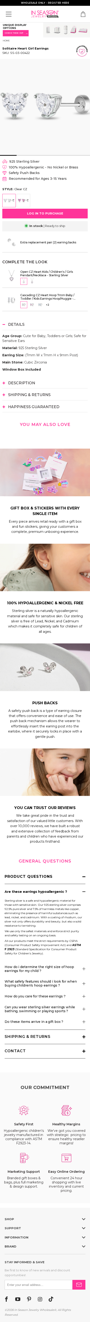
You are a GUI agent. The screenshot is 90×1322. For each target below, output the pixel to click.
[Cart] (83, 14)
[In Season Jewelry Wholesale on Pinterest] (29, 1300)
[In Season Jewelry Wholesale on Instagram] (40, 1300)
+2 (47, 304)
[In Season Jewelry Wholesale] (45, 14)
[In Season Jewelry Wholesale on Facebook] (6, 1300)
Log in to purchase (45, 213)
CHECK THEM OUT (16, 33)
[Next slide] (83, 107)
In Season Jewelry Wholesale (34, 1310)
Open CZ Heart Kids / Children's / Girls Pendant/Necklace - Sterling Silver (46, 273)
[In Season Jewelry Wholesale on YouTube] (17, 1300)
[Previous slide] (8, 107)
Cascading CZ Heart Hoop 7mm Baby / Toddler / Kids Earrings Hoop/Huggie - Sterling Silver (47, 296)
